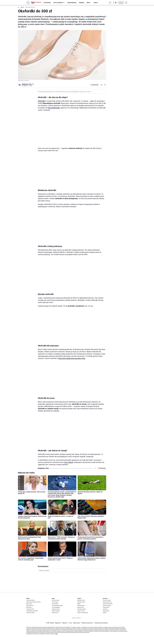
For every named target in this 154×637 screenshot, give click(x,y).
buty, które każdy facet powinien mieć (71, 358)
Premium (81, 2)
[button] (115, 3)
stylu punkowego (54, 108)
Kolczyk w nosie (80, 610)
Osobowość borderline (107, 603)
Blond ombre (29, 603)
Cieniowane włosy (81, 602)
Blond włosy (29, 607)
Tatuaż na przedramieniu (82, 612)
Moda (88, 2)
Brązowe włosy (80, 607)
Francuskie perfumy (30, 600)
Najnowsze (47, 2)
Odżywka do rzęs (81, 600)
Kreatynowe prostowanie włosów (33, 602)
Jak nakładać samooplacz (32, 610)
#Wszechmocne (71, 2)
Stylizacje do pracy (56, 609)
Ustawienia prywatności (101, 623)
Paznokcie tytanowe (107, 602)
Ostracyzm (105, 609)
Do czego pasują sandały (57, 605)
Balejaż (78, 603)
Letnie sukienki (55, 603)
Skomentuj (95, 85)
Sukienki (104, 612)
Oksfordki (41, 101)
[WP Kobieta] (37, 2)
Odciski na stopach (30, 612)
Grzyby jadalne (106, 610)
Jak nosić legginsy (56, 607)
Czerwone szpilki (81, 605)
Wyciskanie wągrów (81, 609)
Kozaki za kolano (55, 600)
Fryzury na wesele (107, 600)
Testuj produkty (58, 2)
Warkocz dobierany (107, 605)
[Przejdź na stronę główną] (28, 4)
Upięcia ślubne (106, 607)
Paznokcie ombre (30, 609)
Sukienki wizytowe (56, 610)
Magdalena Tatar (27, 84)
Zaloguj (121, 2)
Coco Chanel (68, 462)
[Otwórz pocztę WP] (110, 2)
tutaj (56, 633)
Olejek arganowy (29, 605)
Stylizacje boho (55, 612)
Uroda (95, 2)
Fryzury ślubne (55, 602)
